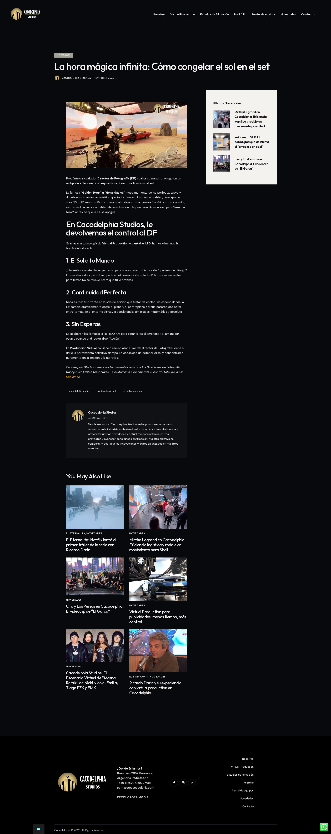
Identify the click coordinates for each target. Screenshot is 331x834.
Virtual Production (242, 767)
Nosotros (248, 759)
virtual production (132, 391)
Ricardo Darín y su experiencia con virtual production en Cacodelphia (155, 687)
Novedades (64, 55)
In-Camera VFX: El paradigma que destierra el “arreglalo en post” (251, 142)
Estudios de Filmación (240, 774)
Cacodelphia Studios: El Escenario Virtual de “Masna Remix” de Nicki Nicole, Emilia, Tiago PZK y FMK (92, 680)
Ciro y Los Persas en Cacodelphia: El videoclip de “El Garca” (95, 609)
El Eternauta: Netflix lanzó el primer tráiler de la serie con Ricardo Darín (91, 544)
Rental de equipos (243, 790)
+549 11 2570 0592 (129, 783)
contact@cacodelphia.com (135, 788)
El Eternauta (75, 533)
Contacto (248, 806)
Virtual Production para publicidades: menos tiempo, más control (157, 616)
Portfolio (248, 782)
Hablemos (73, 377)
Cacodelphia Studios (102, 412)
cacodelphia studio (79, 391)
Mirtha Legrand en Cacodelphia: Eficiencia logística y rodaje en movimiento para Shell (157, 544)
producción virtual (106, 391)
